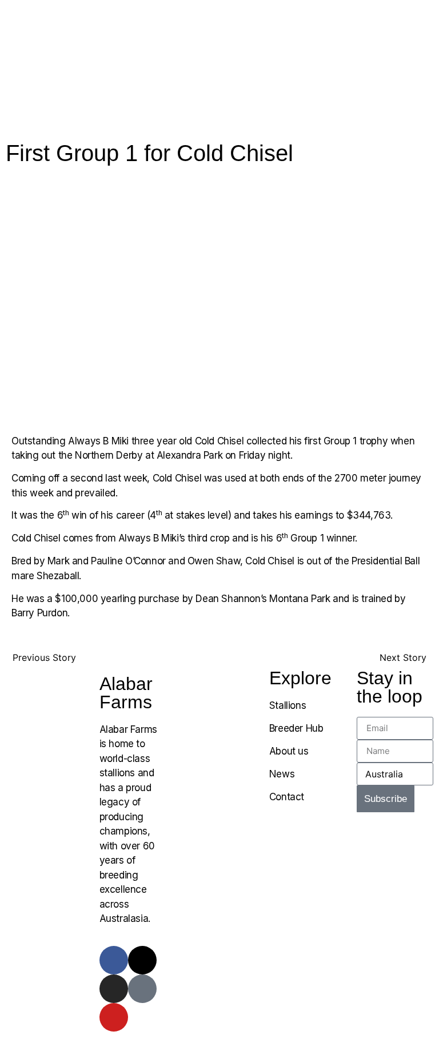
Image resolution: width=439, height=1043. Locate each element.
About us (289, 751)
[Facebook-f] (113, 960)
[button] (365, 15)
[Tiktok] (142, 988)
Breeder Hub (296, 728)
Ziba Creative (398, 846)
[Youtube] (113, 1017)
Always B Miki (98, 441)
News (281, 774)
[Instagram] (113, 988)
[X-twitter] (142, 960)
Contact (286, 797)
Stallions (287, 705)
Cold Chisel (219, 441)
